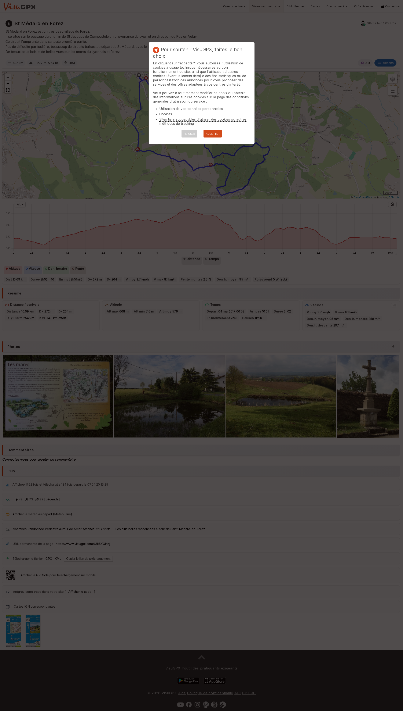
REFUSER (189, 133)
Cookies (165, 114)
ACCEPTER (213, 133)
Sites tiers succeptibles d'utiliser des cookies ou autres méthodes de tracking (202, 121)
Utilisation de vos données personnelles (191, 109)
